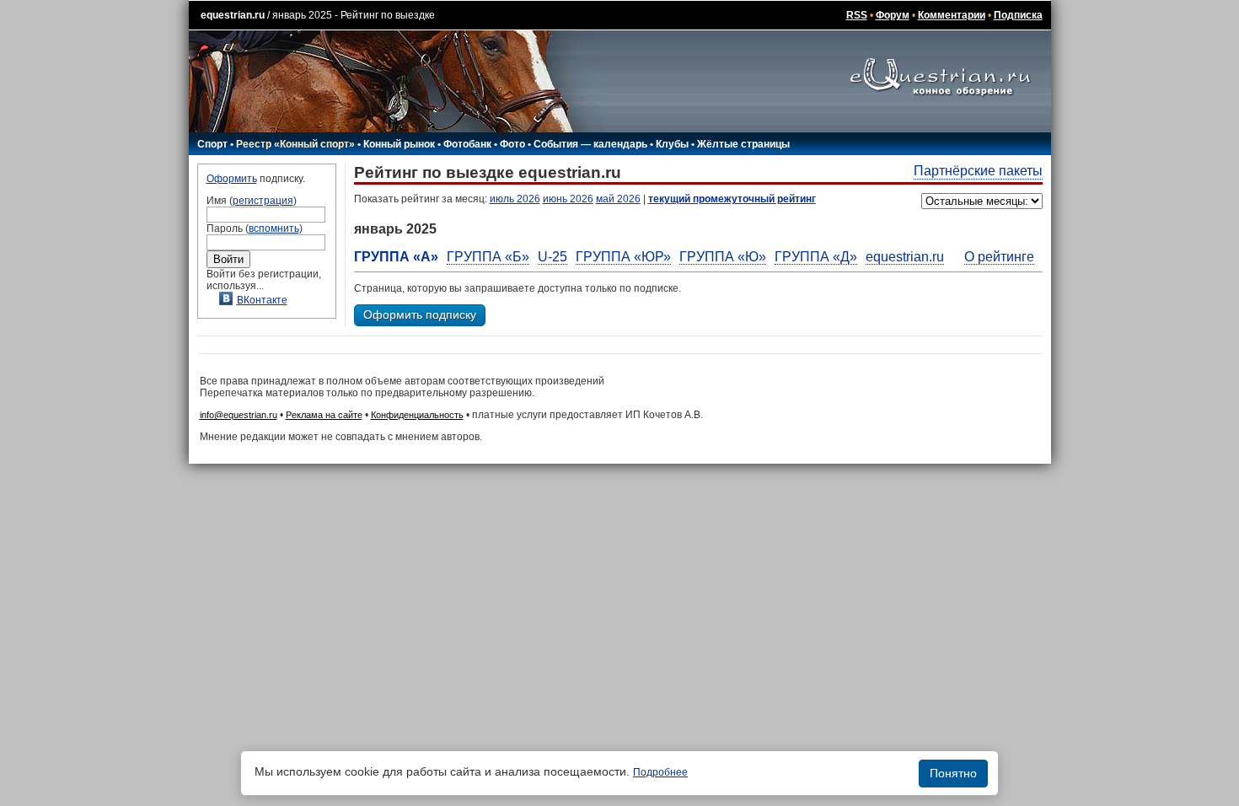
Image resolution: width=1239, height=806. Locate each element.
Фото (512, 144)
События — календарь (590, 144)
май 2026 (618, 199)
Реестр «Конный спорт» (295, 144)
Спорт (212, 144)
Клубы (672, 144)
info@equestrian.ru (238, 415)
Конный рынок (399, 144)
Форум (892, 15)
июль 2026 (515, 199)
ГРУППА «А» (396, 257)
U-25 (552, 257)
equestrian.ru (233, 15)
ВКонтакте (262, 300)
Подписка (1018, 15)
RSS (856, 15)
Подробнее (660, 772)
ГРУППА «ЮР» (623, 257)
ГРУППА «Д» (816, 257)
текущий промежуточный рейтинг (732, 199)
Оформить (231, 179)
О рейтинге (999, 257)
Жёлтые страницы (743, 144)
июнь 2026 (568, 199)
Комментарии (951, 15)
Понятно (953, 773)
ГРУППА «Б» (488, 257)
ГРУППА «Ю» (722, 257)
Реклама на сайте (324, 415)
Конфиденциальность (417, 415)
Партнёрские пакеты (978, 171)
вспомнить (274, 228)
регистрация (263, 201)
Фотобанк (467, 144)
